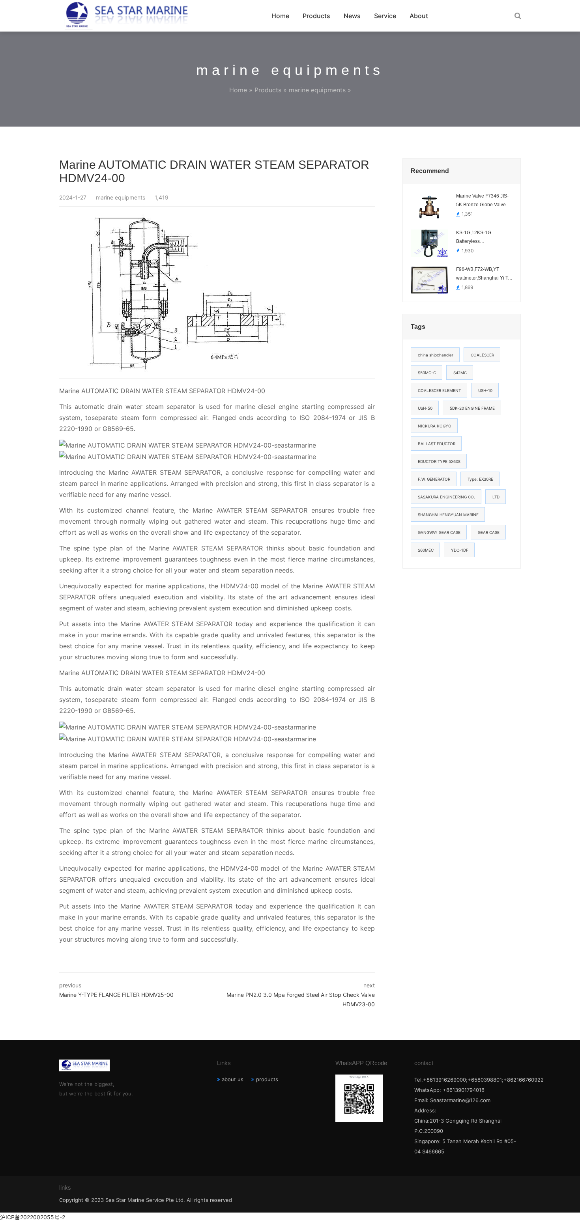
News (352, 16)
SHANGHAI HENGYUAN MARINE (448, 514)
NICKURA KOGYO (434, 426)
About (419, 16)
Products (316, 16)
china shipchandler (435, 355)
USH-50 (425, 408)
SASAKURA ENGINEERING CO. (446, 496)
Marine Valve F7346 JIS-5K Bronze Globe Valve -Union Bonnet (482, 201)
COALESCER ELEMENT (439, 390)
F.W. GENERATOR (434, 479)
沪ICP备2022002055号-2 (32, 1217)
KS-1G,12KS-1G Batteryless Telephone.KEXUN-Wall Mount (482, 238)
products (267, 1079)
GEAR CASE (489, 532)
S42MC (460, 372)
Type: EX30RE (480, 479)
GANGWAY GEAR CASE (439, 532)
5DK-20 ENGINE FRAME (472, 408)
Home (280, 16)
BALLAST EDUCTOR (436, 443)
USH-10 (485, 390)
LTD (496, 496)
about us (232, 1079)
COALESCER (482, 355)
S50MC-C (427, 372)
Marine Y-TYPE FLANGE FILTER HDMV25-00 (116, 994)
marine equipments (317, 90)
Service (385, 16)
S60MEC (426, 550)
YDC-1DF (459, 550)
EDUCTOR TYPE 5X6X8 (439, 461)
